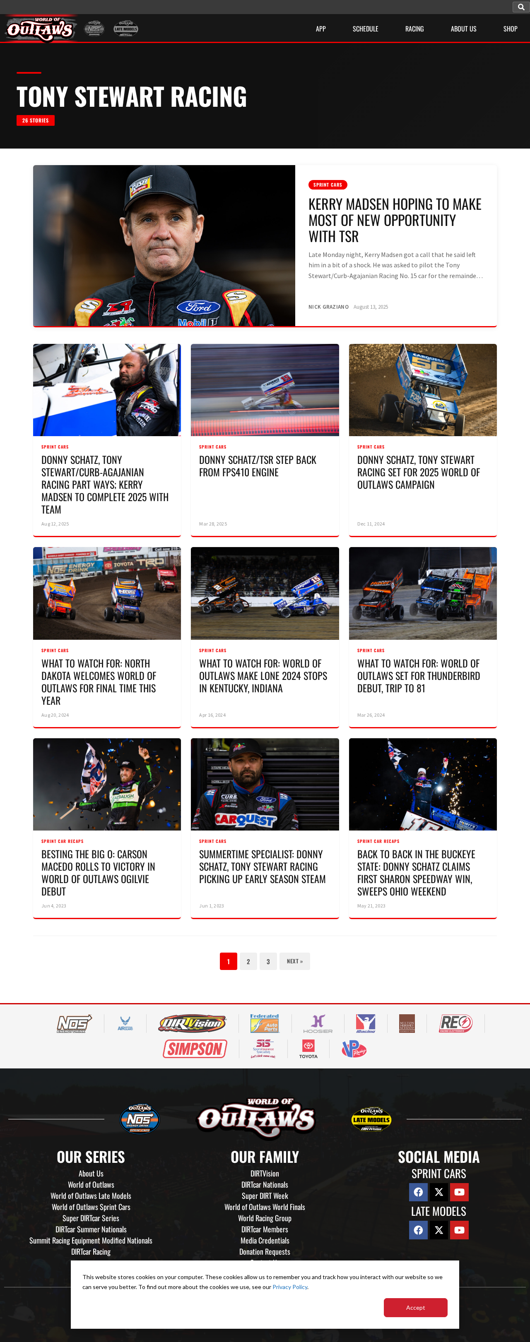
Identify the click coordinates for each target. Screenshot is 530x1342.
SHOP (511, 29)
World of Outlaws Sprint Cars (91, 1206)
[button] (521, 7)
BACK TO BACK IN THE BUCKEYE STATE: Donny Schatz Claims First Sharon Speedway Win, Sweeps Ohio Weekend (416, 872)
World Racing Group (265, 1217)
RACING (414, 29)
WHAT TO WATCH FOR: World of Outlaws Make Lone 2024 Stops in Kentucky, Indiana (263, 675)
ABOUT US (464, 29)
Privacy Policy (289, 1286)
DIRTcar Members (264, 1229)
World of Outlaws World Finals (264, 1206)
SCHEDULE (365, 29)
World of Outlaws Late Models (91, 1195)
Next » (295, 961)
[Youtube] (459, 1192)
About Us (91, 1173)
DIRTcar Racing (91, 1251)
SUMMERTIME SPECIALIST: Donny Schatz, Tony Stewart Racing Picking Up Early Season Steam (262, 866)
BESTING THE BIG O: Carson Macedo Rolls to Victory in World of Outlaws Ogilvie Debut (98, 872)
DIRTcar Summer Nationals (91, 1229)
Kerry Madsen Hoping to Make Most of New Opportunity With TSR (395, 219)
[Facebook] (418, 1192)
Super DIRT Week (265, 1195)
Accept (415, 1307)
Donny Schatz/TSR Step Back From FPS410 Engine (257, 465)
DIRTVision (265, 1173)
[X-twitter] (439, 1192)
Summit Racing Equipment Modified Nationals (90, 1240)
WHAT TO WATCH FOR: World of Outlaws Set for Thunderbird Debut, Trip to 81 (418, 675)
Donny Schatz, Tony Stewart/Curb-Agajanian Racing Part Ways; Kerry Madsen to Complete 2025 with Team (105, 484)
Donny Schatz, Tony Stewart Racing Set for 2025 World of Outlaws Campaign (418, 472)
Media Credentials (265, 1240)
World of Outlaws (91, 1184)
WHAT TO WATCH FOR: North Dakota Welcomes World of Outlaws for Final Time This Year (98, 681)
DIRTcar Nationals (264, 1184)
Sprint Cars (327, 184)
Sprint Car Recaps (62, 841)
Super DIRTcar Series (91, 1217)
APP (321, 29)
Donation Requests (264, 1251)
